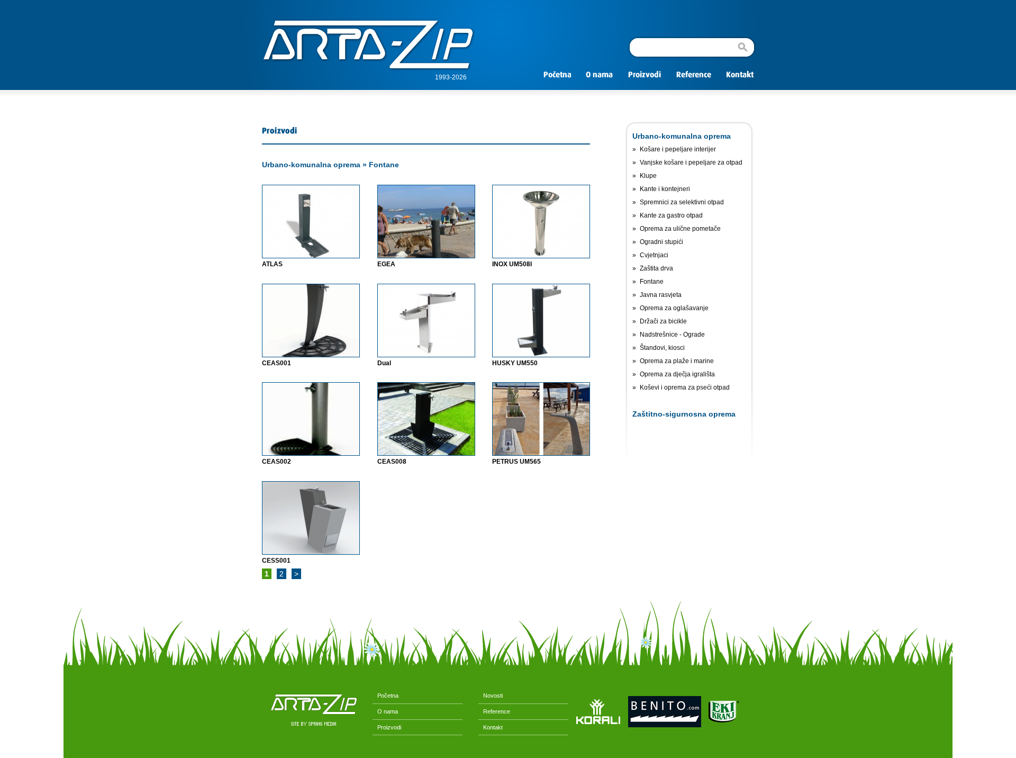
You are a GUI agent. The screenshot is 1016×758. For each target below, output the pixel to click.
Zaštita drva (656, 268)
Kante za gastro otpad (671, 215)
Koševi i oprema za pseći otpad (685, 387)
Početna (385, 695)
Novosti (490, 695)
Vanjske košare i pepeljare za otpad (691, 162)
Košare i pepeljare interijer (678, 149)
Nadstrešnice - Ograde (672, 334)
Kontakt (490, 727)
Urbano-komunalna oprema (311, 164)
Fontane (384, 164)
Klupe (648, 175)
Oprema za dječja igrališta (677, 374)
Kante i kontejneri (665, 189)
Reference (494, 711)
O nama (385, 711)
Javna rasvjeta (661, 295)
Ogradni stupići (661, 242)
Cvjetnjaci (654, 255)
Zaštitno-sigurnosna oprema (684, 414)
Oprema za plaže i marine (677, 361)
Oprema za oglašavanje (674, 308)
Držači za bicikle (663, 321)
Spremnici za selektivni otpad (682, 202)
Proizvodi (387, 727)
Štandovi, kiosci (662, 347)
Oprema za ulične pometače (680, 228)
